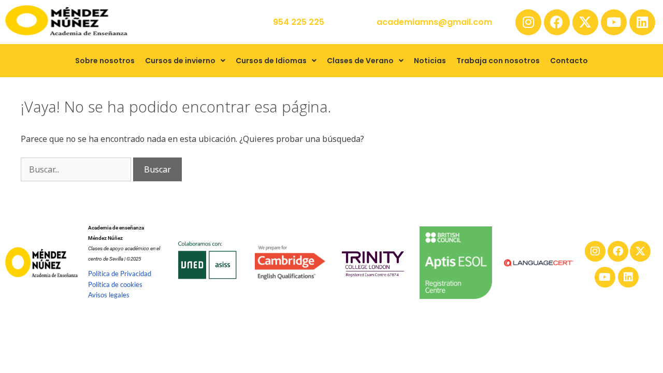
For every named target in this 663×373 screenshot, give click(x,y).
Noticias (430, 60)
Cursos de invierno (180, 60)
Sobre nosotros (105, 60)
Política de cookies (115, 284)
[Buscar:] (77, 169)
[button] (185, 60)
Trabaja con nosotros (498, 60)
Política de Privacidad (119, 273)
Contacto (569, 60)
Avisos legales (108, 295)
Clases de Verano (360, 60)
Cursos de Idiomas (271, 60)
